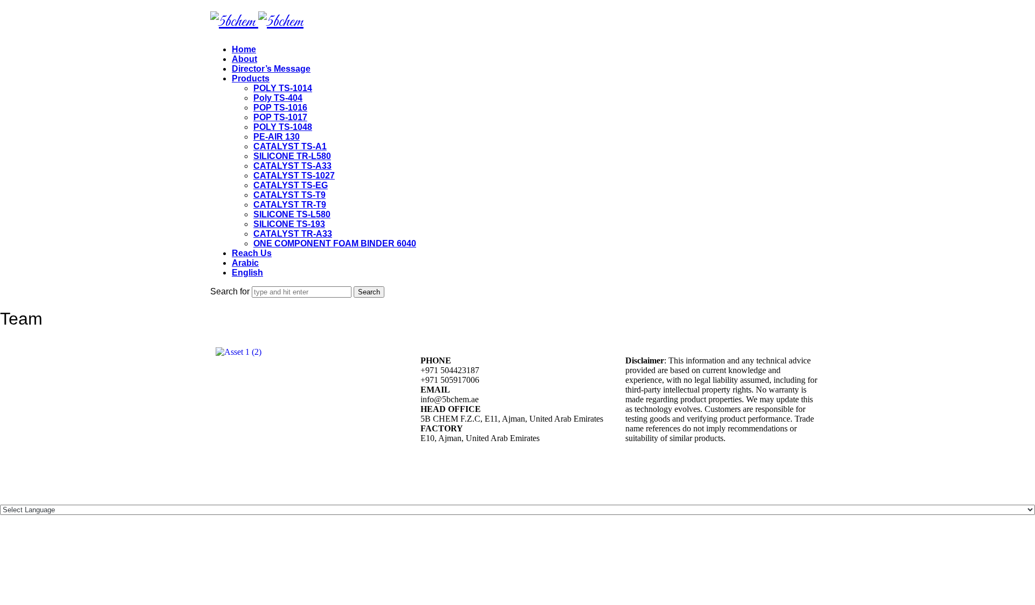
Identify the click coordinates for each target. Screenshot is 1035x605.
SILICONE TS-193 (289, 224)
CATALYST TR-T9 (289, 204)
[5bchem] (256, 22)
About (244, 59)
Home (244, 49)
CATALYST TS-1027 (294, 175)
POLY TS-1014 (282, 88)
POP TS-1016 (280, 107)
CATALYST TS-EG (290, 185)
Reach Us (252, 253)
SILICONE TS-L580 (291, 214)
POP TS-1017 (280, 117)
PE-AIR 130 (276, 136)
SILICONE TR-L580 (292, 156)
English (247, 272)
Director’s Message (271, 68)
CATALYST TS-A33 (292, 165)
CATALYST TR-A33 (292, 233)
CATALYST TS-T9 (289, 195)
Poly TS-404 (277, 97)
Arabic (245, 262)
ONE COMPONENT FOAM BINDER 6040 (334, 243)
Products (251, 78)
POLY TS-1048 (282, 127)
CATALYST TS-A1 (290, 146)
